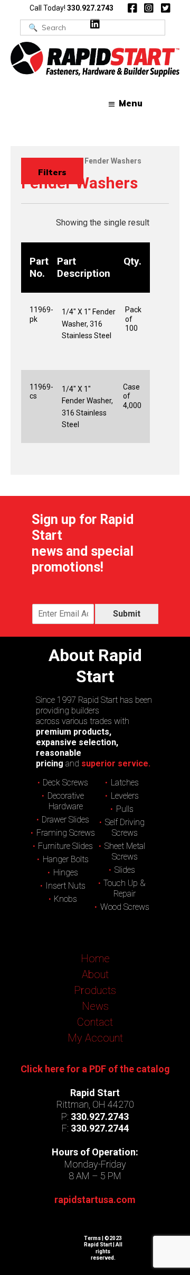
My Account (95, 1038)
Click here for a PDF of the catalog (95, 1068)
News (95, 1006)
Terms (92, 1238)
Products (95, 990)
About (95, 974)
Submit (126, 614)
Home (95, 958)
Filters (52, 172)
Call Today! (71, 8)
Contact (95, 1022)
